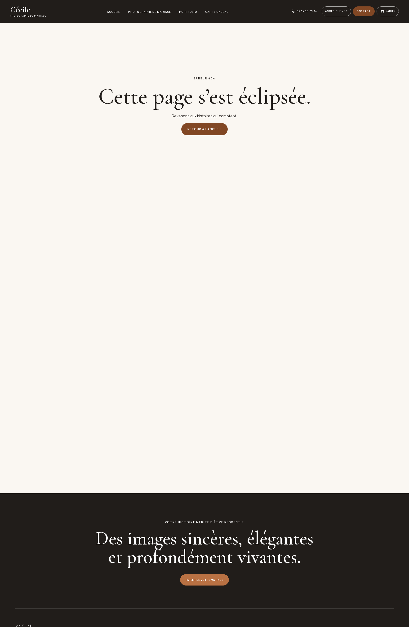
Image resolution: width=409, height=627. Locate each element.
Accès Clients (336, 11)
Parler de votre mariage (204, 579)
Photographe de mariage (149, 12)
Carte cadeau (217, 12)
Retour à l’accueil (204, 129)
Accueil (113, 12)
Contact (364, 11)
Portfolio (188, 12)
